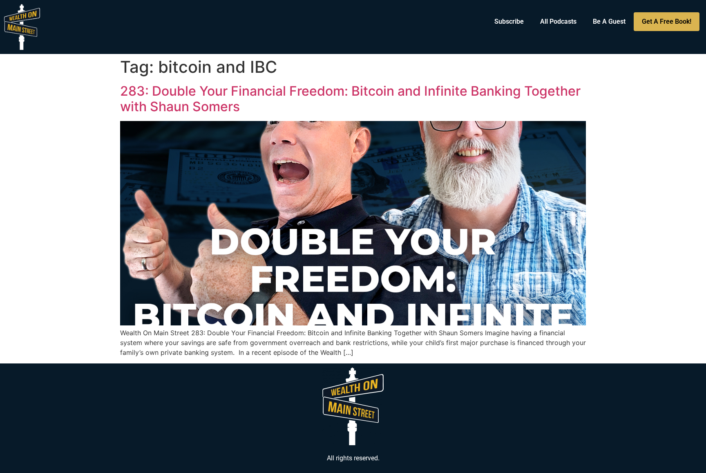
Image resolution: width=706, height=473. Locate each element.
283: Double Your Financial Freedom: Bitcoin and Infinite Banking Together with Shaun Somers (350, 98)
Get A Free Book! (666, 21)
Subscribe (509, 21)
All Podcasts (558, 21)
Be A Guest (609, 21)
